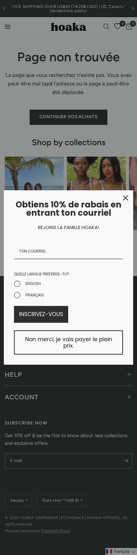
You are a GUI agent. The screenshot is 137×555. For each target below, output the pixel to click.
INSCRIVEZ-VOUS (41, 314)
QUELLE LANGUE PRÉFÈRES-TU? (41, 274)
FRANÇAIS (34, 295)
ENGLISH (33, 283)
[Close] (125, 198)
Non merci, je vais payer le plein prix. (68, 342)
